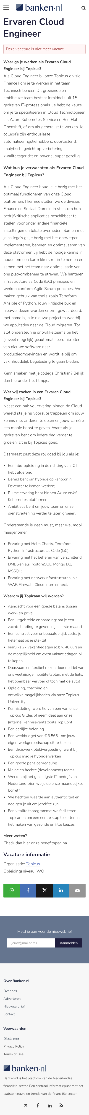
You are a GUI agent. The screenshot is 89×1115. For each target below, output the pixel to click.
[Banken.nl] (51, 4)
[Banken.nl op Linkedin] (49, 1105)
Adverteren (12, 998)
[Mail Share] (77, 891)
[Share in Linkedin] (61, 891)
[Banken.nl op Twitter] (26, 1105)
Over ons (10, 991)
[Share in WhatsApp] (11, 891)
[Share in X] (44, 891)
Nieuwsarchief (14, 1006)
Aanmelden (69, 943)
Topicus (33, 864)
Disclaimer (11, 1038)
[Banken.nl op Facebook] (37, 1105)
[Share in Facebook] (28, 891)
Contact (9, 1014)
